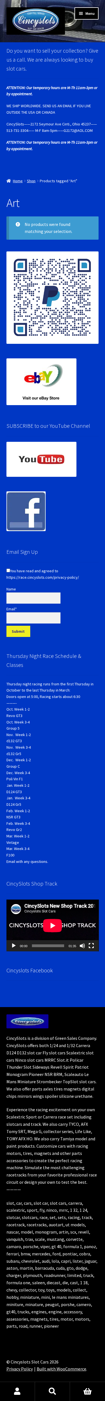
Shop (31, 180)
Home (18, 180)
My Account (17, 1391)
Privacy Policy (19, 1369)
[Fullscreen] (91, 946)
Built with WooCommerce (61, 1369)
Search (52, 1391)
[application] (52, 925)
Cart (87, 1391)
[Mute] (82, 946)
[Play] (14, 946)
